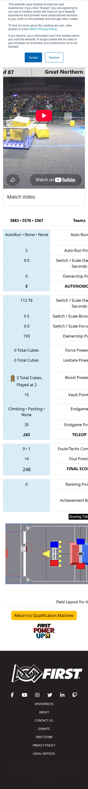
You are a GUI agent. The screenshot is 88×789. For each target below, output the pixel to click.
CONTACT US (44, 720)
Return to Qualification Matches (44, 615)
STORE (44, 737)
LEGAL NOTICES (44, 754)
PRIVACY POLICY (44, 745)
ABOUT (44, 712)
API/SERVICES (44, 704)
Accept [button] (33, 57)
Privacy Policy (42, 29)
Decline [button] (54, 57)
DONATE (44, 729)
